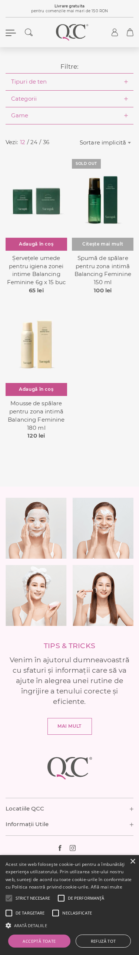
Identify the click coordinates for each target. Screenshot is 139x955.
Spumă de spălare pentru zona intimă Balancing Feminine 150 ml (103, 270)
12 (22, 142)
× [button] (132, 861)
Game (19, 115)
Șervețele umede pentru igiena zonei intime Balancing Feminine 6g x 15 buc (36, 270)
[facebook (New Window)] (64, 848)
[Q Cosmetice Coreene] (72, 32)
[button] (33, 898)
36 (46, 142)
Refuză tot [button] (103, 941)
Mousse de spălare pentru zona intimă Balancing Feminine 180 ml (36, 415)
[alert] (69, 905)
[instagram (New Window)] (75, 848)
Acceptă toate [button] (39, 941)
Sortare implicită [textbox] (103, 142)
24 (33, 142)
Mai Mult (69, 726)
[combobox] (104, 142)
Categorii (24, 98)
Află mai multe (106, 887)
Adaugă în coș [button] (36, 244)
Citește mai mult (102, 244)
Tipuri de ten (29, 81)
